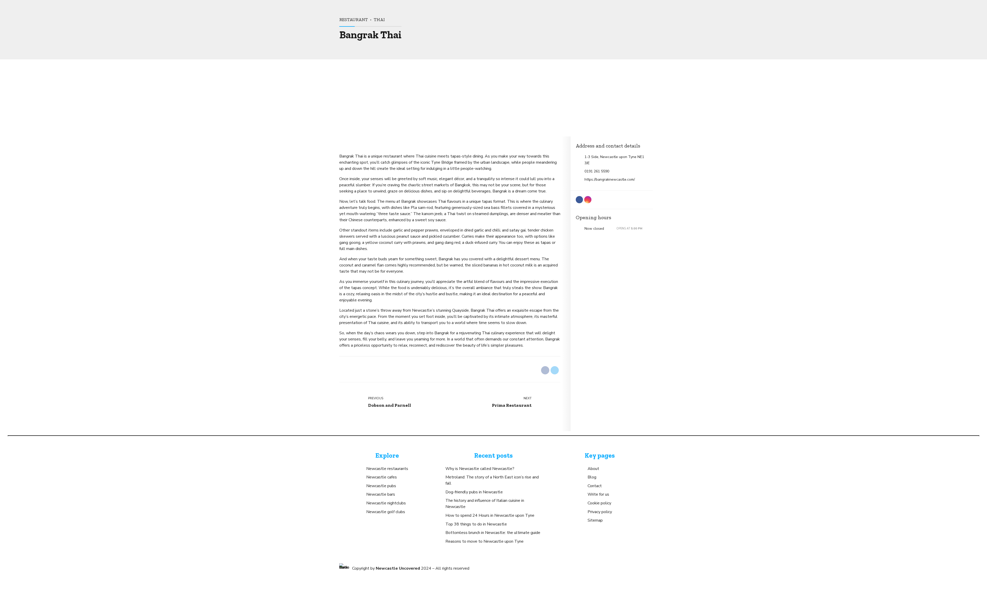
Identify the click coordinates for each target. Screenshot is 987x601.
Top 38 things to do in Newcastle (476, 524)
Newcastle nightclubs (386, 503)
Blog (592, 477)
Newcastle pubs (381, 486)
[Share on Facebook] (545, 370)
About (593, 468)
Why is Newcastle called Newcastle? (479, 468)
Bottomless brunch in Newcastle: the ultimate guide (492, 532)
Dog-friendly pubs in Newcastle (474, 492)
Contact (595, 486)
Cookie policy (599, 503)
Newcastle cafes (381, 477)
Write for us (598, 494)
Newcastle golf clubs (385, 512)
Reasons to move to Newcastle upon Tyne (484, 541)
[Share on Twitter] (555, 370)
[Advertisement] (493, 98)
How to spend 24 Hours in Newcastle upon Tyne (489, 515)
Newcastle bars (380, 494)
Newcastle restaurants (387, 468)
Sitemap (595, 520)
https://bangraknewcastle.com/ (609, 179)
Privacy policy (600, 512)
